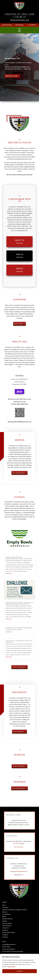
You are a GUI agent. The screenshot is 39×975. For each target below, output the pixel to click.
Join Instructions (18, 847)
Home (4, 905)
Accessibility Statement (8, 944)
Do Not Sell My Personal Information (12, 951)
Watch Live (11, 76)
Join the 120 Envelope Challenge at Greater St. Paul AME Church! (19, 603)
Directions (5, 930)
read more (9, 573)
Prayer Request (6, 925)
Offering (4, 921)
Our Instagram (18, 788)
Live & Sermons (18, 473)
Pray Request (18, 731)
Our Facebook (19, 766)
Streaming (20, 25)
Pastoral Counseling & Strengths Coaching (14, 909)
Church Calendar (7, 923)
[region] (19, 964)
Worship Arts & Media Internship (19, 628)
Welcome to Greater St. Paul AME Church (19, 641)
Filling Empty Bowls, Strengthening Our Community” (19, 558)
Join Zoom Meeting (18, 843)
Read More (18, 324)
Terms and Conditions (8, 949)
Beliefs (4, 916)
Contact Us (33, 25)
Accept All (19, 971)
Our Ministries (6, 914)
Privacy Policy (11, 966)
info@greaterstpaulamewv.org (18, 871)
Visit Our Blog (18, 667)
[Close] (37, 955)
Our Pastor (5, 907)
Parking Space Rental (8, 932)
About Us (5, 912)
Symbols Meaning (7, 918)
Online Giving (8, 25)
